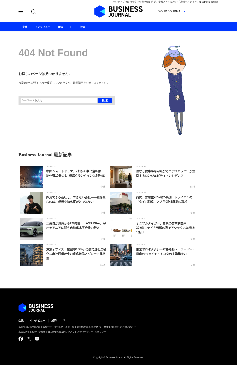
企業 (21, 320)
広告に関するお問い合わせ (32, 331)
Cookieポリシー (85, 331)
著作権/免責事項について (89, 327)
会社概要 (58, 327)
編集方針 (47, 327)
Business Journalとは (29, 327)
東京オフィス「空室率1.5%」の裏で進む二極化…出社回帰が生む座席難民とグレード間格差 (76, 254)
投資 (82, 26)
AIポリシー (100, 331)
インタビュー (37, 320)
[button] (21, 12)
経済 (54, 320)
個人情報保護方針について (61, 331)
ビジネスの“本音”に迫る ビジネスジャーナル (36, 307)
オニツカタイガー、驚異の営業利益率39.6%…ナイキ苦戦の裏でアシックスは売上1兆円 (165, 228)
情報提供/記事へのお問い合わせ (120, 327)
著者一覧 (69, 327)
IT (64, 320)
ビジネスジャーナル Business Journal (118, 11)
